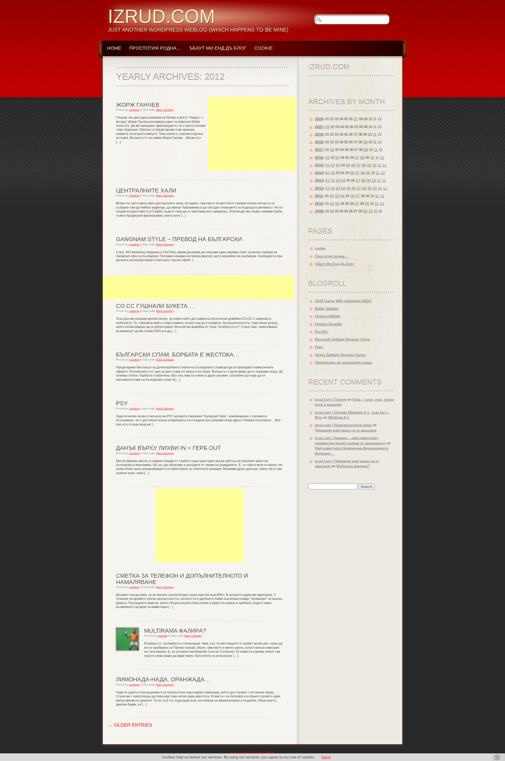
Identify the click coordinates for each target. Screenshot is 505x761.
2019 (319, 134)
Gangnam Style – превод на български (179, 239)
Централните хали (146, 190)
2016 (319, 157)
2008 (319, 211)
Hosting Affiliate (327, 316)
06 (353, 165)
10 (372, 157)
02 (332, 150)
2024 (319, 119)
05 (348, 165)
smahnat (134, 110)
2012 (319, 188)
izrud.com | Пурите (331, 399)
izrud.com (161, 16)
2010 (319, 203)
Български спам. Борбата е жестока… (177, 354)
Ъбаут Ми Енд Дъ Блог (217, 48)
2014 (319, 173)
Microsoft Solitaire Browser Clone (342, 339)
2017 (319, 150)
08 (362, 157)
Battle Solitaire (327, 308)
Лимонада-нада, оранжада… (163, 679)
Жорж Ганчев (137, 105)
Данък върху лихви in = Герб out (168, 448)
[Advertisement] (252, 133)
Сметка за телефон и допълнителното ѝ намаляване (182, 578)
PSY (122, 403)
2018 (319, 142)
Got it (325, 757)
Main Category (165, 110)
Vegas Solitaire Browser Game (340, 355)
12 (382, 157)
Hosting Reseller (328, 324)
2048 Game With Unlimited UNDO (343, 301)
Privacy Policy (263, 752)
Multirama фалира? (175, 630)
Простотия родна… (155, 48)
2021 (319, 127)
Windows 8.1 (338, 417)
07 (356, 119)
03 (337, 157)
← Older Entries (130, 725)
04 (343, 180)
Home (114, 48)
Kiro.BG (321, 331)
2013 (319, 180)
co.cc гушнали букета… (154, 306)
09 (365, 142)
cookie (263, 48)
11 (375, 134)
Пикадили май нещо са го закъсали (345, 430)
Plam (319, 347)
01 (327, 127)
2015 (319, 165)
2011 (319, 196)
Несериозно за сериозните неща (343, 362)
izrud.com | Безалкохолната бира (343, 425)
